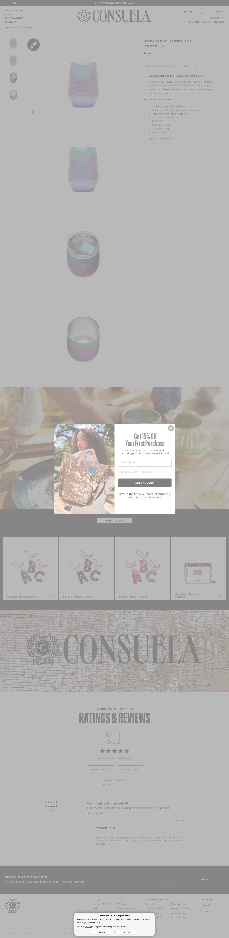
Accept (126, 932)
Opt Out (88, 926)
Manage (102, 932)
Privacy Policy (145, 919)
